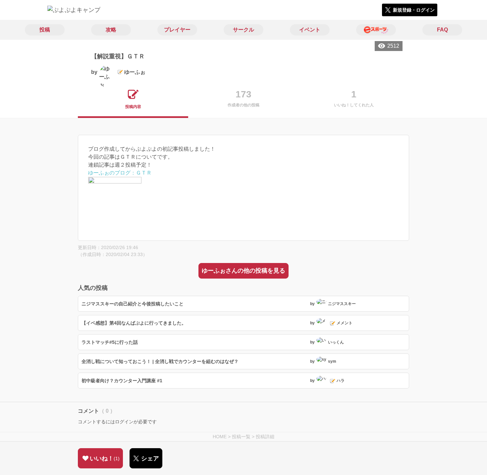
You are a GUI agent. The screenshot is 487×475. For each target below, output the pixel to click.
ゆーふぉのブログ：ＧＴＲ (120, 173)
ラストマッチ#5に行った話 (109, 342)
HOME (220, 436)
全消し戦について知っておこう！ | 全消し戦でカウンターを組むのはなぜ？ (160, 361)
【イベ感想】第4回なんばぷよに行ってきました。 (133, 323)
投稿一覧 (241, 436)
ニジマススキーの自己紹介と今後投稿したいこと (132, 303)
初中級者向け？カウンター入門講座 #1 (121, 380)
